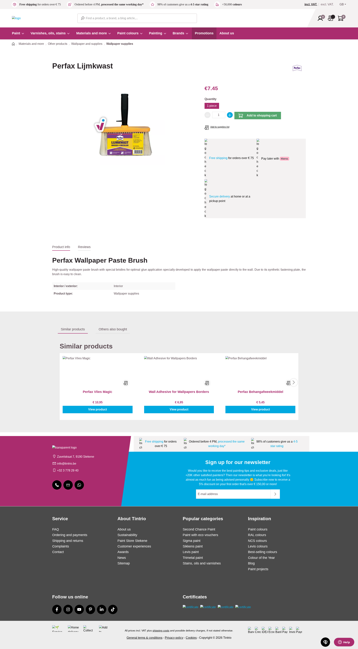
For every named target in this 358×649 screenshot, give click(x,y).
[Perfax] (297, 69)
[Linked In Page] (101, 609)
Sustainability (127, 535)
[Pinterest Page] (90, 609)
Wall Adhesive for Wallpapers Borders (179, 392)
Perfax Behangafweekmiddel (260, 392)
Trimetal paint (193, 558)
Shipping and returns (67, 541)
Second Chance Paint (199, 529)
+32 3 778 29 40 (67, 470)
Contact (58, 552)
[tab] (61, 247)
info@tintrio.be (66, 463)
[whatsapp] (79, 485)
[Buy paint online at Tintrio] (16, 18)
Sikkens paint (193, 546)
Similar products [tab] (73, 329)
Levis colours (258, 546)
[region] (124, 125)
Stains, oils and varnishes (202, 563)
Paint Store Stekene (132, 541)
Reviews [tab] (84, 247)
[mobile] (57, 485)
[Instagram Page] (68, 609)
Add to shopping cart (262, 115)
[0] (312, 4)
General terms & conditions (144, 637)
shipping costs (161, 630)
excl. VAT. (327, 4)
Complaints (60, 546)
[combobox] (137, 18)
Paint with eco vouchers (200, 535)
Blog (251, 563)
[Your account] (321, 18)
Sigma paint (191, 541)
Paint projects (258, 569)
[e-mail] (68, 485)
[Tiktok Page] (112, 609)
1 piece (212, 105)
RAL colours (257, 535)
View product (97, 409)
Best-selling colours (262, 552)
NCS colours (257, 541)
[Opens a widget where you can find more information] (344, 642)
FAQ (55, 529)
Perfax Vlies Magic (97, 392)
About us (124, 529)
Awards (123, 552)
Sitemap (123, 563)
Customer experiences (134, 546)
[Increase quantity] (230, 115)
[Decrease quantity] (208, 115)
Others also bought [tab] (113, 329)
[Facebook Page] (57, 609)
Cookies (191, 637)
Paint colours (257, 529)
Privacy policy (174, 637)
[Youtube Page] (79, 609)
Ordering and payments (69, 535)
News (121, 558)
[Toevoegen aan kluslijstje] (126, 383)
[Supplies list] (331, 18)
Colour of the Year (261, 558)
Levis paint (191, 552)
